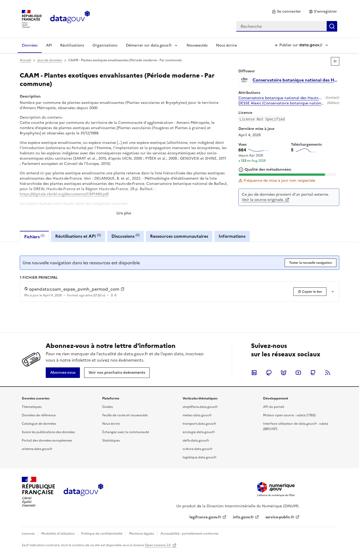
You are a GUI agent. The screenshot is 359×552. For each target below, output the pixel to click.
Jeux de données (49, 60)
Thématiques (32, 406)
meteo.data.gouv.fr (197, 415)
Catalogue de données (39, 423)
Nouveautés (197, 45)
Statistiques (111, 440)
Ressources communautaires (179, 236)
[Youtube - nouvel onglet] (298, 372)
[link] (286, 11)
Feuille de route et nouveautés (125, 415)
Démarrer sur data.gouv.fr (149, 45)
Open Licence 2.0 (158, 545)
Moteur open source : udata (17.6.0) (289, 415)
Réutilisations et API (78, 236)
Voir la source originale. (263, 199)
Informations (232, 236)
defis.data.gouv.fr (196, 440)
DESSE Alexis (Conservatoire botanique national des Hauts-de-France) (281, 103)
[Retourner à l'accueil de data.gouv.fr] (70, 18)
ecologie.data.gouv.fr (199, 432)
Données (30, 45)
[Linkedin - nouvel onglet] (254, 372)
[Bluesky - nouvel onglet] (283, 372)
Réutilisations (72, 45)
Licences (28, 533)
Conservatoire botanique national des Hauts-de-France (281, 98)
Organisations (105, 45)
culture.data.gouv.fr (198, 449)
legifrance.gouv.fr (205, 517)
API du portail (273, 406)
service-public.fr (279, 517)
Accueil (25, 60)
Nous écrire (226, 45)
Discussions (125, 236)
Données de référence (39, 415)
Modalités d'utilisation (58, 533)
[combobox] (286, 26)
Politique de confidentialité (101, 533)
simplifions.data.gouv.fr (200, 406)
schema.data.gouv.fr (37, 449)
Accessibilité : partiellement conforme (189, 533)
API (49, 45)
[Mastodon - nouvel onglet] (269, 372)
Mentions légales (141, 533)
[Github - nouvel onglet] (313, 372)
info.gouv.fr (243, 517)
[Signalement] (335, 61)
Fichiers (34, 236)
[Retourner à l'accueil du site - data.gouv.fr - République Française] (83, 491)
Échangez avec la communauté (125, 432)
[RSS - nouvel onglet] (327, 372)
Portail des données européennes (47, 440)
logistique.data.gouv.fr (200, 457)
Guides (107, 406)
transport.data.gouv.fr (199, 423)
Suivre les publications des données (48, 432)
